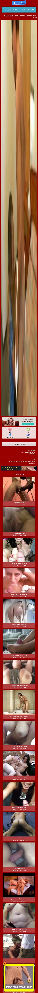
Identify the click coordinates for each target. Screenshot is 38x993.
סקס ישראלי (28, 9)
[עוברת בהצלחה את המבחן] (19, 885)
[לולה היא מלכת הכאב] (19, 489)
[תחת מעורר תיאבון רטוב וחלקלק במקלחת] (19, 611)
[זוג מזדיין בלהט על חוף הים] (19, 763)
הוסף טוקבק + (19, 444)
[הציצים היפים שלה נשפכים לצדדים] (19, 672)
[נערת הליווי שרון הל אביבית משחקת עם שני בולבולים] (19, 550)
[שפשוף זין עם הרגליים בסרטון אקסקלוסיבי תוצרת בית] (19, 641)
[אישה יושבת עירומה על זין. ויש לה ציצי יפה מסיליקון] (19, 733)
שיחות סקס (12, 9)
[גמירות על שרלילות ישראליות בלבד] (19, 580)
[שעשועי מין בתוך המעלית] (19, 794)
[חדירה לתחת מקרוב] (19, 854)
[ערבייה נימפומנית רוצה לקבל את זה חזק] (19, 824)
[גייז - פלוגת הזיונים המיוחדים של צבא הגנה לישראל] (19, 946)
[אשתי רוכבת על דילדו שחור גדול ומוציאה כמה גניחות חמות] (19, 915)
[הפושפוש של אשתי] (19, 519)
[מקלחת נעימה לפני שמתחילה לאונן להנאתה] (19, 702)
